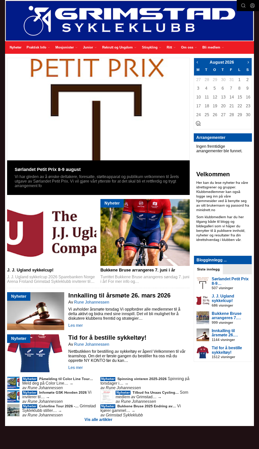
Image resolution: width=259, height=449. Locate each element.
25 (207, 115)
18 (207, 106)
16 (248, 97)
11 (207, 97)
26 (215, 115)
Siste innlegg (208, 269)
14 (231, 97)
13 (223, 97)
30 (223, 80)
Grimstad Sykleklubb (124, 415)
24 (198, 115)
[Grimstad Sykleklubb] (129, 20)
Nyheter (15, 47)
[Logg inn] (252, 5)
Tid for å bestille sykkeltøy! (107, 337)
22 (240, 106)
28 (207, 80)
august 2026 (222, 62)
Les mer (75, 325)
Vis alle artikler (98, 419)
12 (215, 97)
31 (231, 80)
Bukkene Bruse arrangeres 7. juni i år (137, 270)
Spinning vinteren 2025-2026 (142, 379)
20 (223, 106)
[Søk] (243, 5)
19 (215, 106)
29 (215, 80)
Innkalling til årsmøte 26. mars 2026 (119, 295)
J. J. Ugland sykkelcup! (30, 270)
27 (198, 80)
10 (198, 97)
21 (231, 106)
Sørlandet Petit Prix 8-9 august (48, 169)
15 (240, 97)
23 (248, 106)
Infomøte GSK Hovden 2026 (63, 392)
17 (198, 106)
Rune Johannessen (91, 302)
